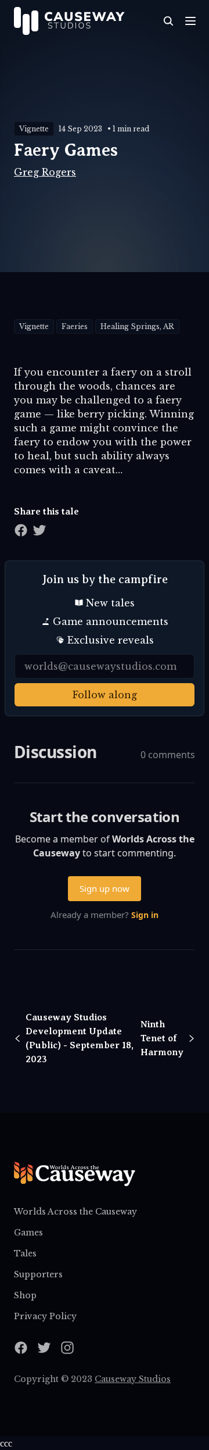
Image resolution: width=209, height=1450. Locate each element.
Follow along (105, 695)
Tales (25, 1253)
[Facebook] (21, 1348)
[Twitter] (44, 1348)
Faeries (75, 326)
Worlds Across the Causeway (75, 1211)
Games (28, 1232)
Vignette (34, 128)
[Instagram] (67, 1348)
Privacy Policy (45, 1316)
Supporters (38, 1274)
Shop (25, 1295)
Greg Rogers (45, 172)
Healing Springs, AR (137, 326)
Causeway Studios (133, 1379)
